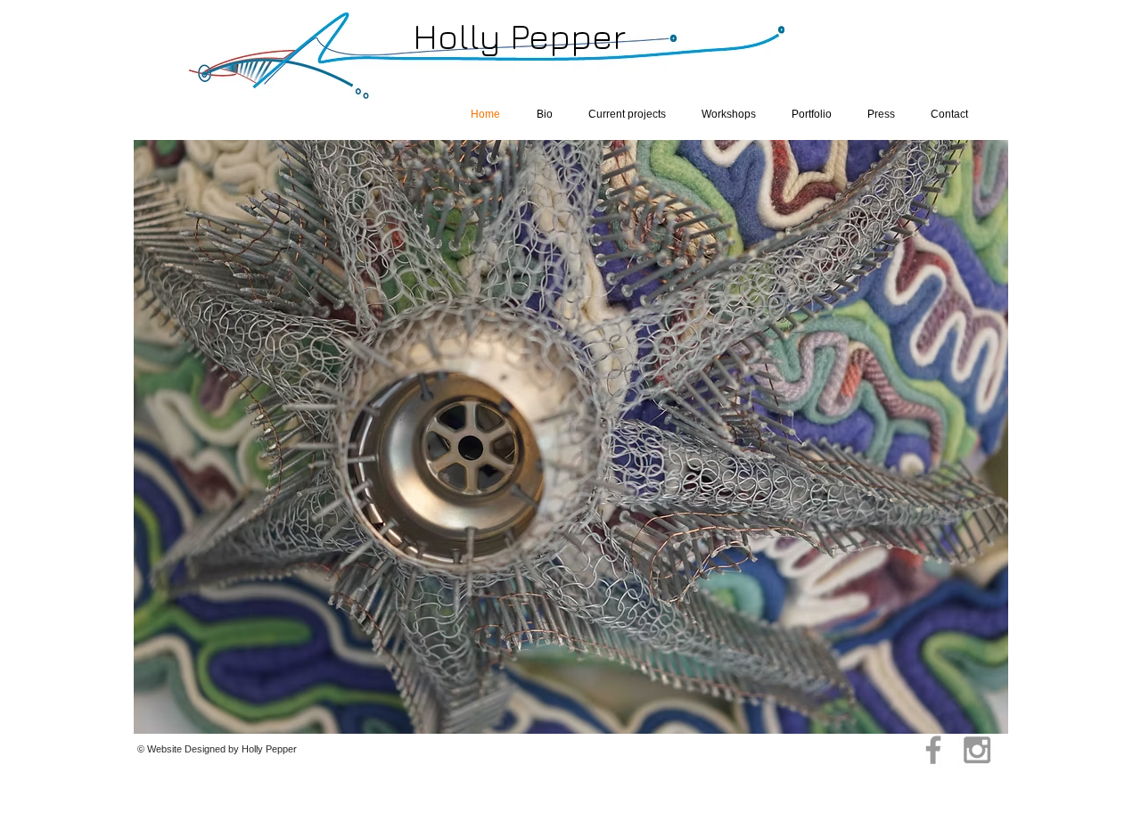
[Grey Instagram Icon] (977, 750)
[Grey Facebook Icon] (933, 750)
